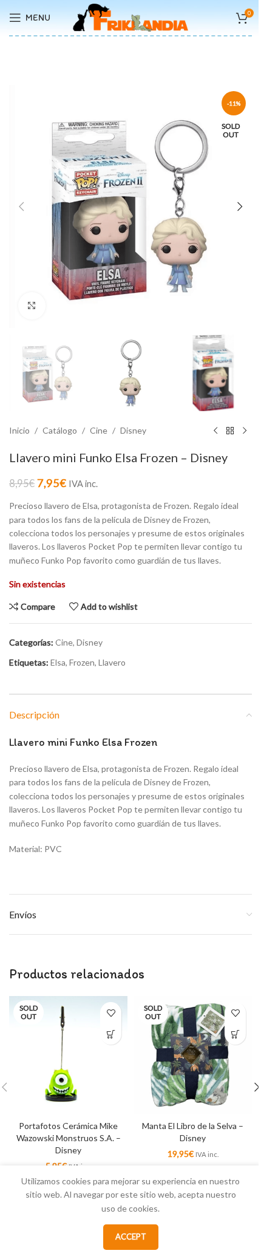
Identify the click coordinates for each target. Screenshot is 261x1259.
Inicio (19, 430)
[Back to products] (230, 430)
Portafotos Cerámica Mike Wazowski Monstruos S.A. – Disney (68, 1138)
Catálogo (59, 430)
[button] (21, 206)
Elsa (58, 662)
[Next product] (244, 430)
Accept (130, 1236)
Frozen (82, 662)
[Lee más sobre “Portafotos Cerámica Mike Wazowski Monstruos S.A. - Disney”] (110, 1034)
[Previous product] (215, 430)
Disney (133, 430)
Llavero (112, 662)
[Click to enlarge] (32, 305)
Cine (98, 430)
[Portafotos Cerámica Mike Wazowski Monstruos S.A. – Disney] (68, 1055)
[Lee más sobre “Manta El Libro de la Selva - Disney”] (235, 1034)
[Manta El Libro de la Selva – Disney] (193, 1055)
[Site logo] (130, 17)
